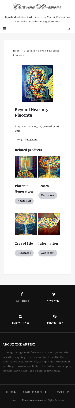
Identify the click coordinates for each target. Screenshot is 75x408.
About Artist (35, 392)
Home (17, 51)
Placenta (29, 51)
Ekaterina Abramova (32, 400)
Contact (61, 392)
